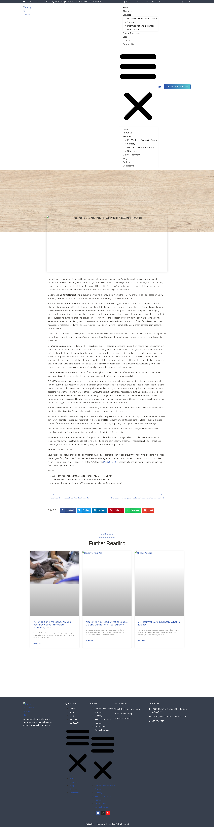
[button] (138, 86)
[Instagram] (103, 813)
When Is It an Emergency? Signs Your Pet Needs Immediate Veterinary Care (52, 624)
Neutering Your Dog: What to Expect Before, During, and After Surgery (107, 623)
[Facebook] (98, 813)
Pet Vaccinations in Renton (140, 26)
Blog (125, 37)
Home (126, 7)
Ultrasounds (133, 29)
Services (127, 15)
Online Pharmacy (131, 33)
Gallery (126, 40)
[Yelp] (108, 813)
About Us (127, 11)
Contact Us (128, 44)
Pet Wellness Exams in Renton (142, 18)
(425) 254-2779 (109, 461)
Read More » (37, 643)
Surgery (131, 22)
